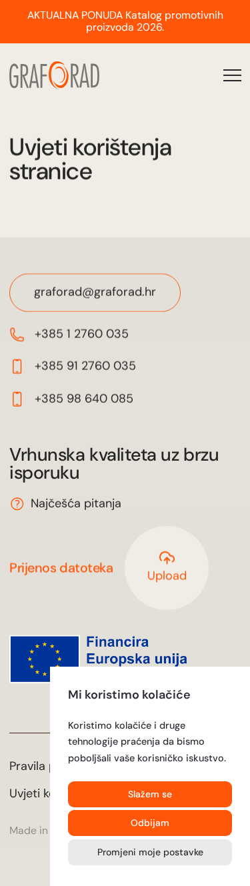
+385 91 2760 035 (84, 366)
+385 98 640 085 (83, 399)
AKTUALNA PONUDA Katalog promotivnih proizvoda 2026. (125, 21)
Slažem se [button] (150, 794)
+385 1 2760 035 (81, 334)
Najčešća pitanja (76, 503)
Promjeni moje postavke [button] (150, 852)
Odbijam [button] (150, 823)
